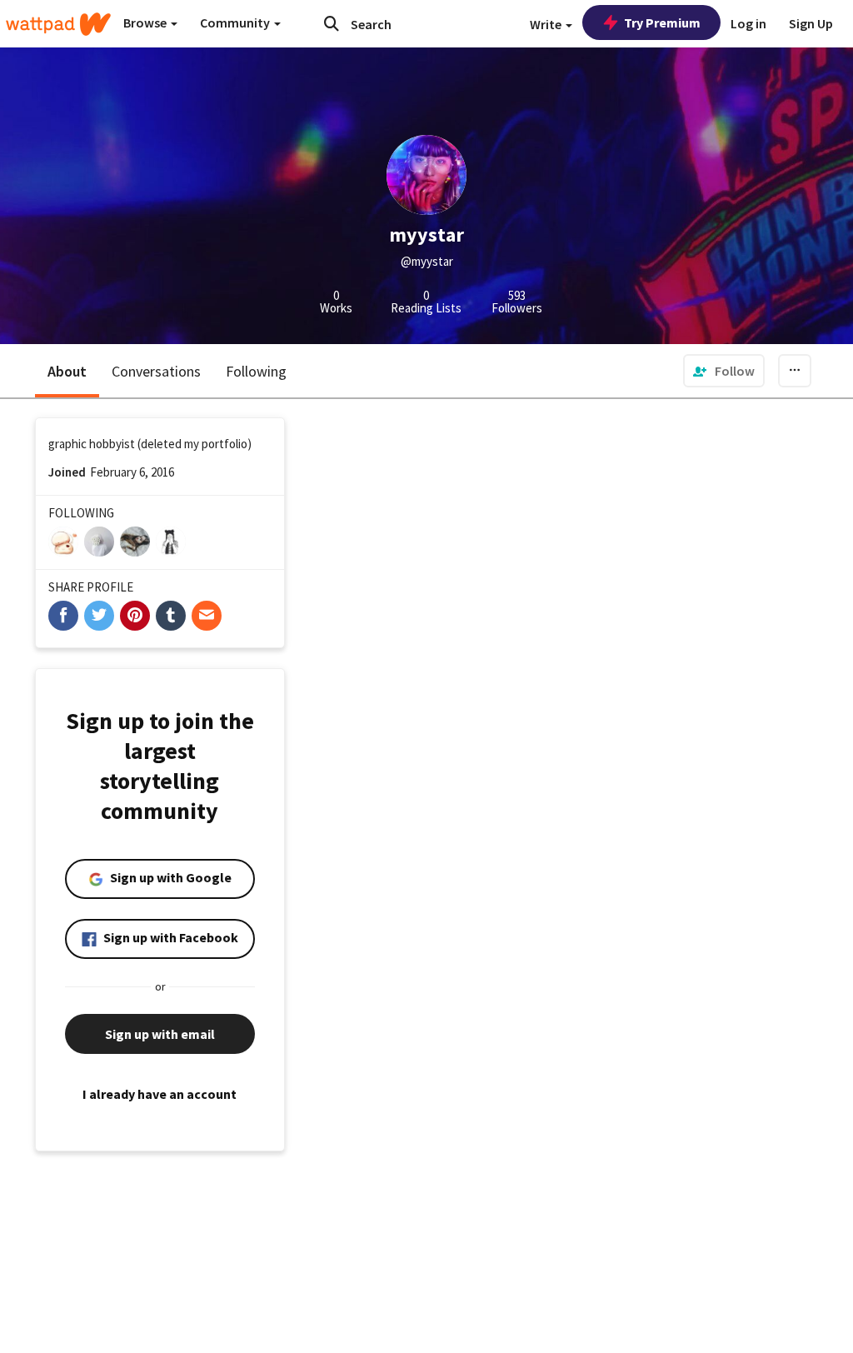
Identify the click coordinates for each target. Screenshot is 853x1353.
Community (236, 22)
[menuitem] (724, 370)
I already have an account (159, 1094)
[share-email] (207, 616)
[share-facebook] (63, 616)
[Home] (58, 24)
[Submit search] (331, 23)
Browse (146, 22)
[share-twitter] (99, 616)
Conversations (156, 371)
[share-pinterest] (135, 616)
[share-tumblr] (171, 616)
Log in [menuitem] (748, 23)
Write (547, 24)
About (67, 371)
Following (256, 371)
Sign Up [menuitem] (811, 23)
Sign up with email (160, 1034)
